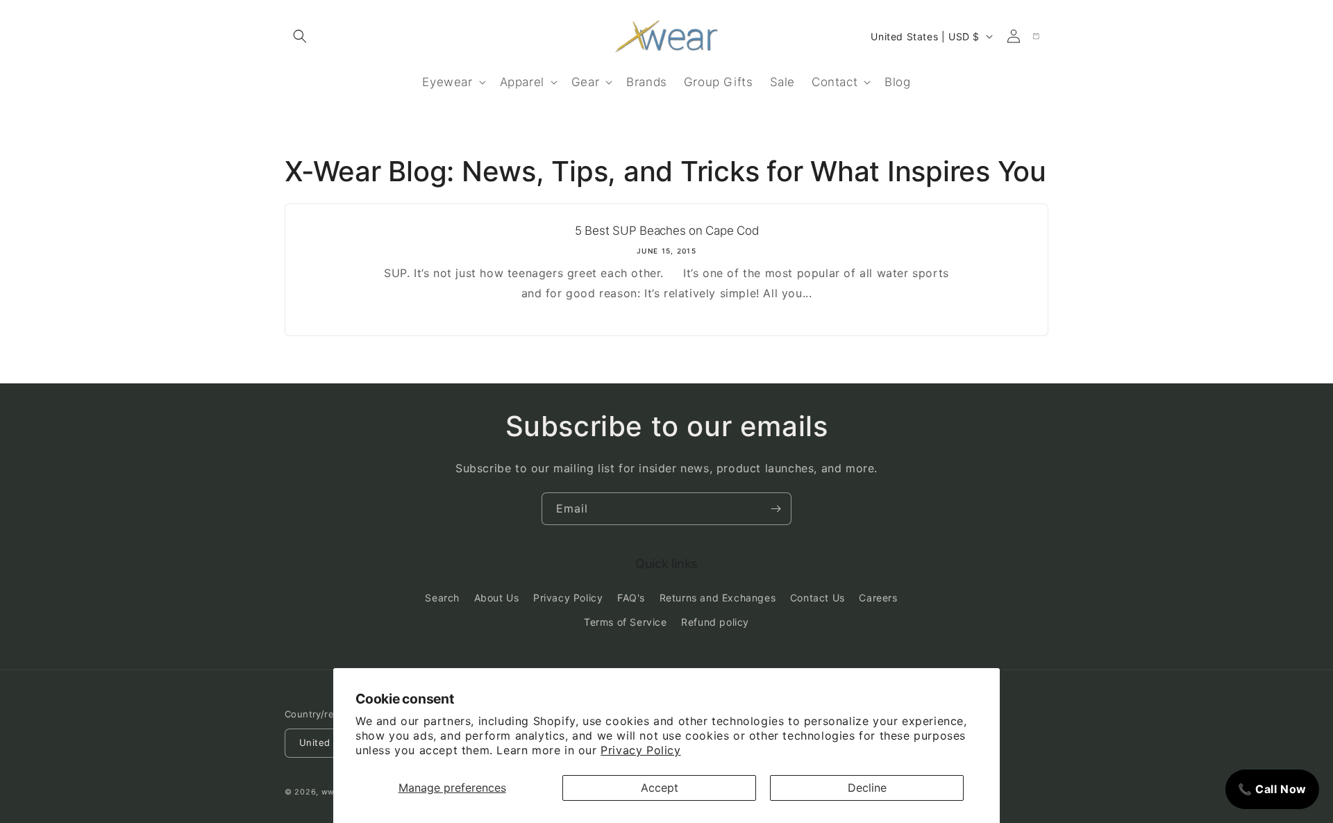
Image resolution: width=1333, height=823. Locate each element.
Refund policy (715, 622)
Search (442, 598)
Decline (867, 788)
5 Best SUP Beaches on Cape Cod (667, 231)
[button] (300, 36)
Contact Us (817, 598)
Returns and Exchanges (718, 598)
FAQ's (631, 598)
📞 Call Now (1272, 789)
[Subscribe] (775, 508)
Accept (659, 788)
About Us (496, 598)
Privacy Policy (640, 750)
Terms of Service (625, 622)
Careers (878, 598)
